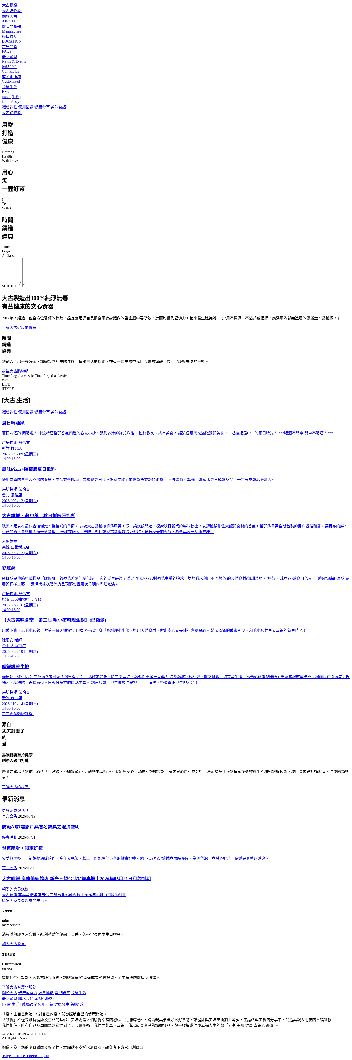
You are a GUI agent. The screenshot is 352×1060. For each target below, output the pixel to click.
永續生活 (78, 993)
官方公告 (9, 816)
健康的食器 (27, 993)
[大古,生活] (11, 1004)
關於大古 (9, 993)
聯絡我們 (26, 999)
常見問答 (62, 993)
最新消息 (9, 999)
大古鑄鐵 (9, 5)
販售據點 (46, 993)
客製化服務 (44, 999)
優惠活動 (9, 837)
